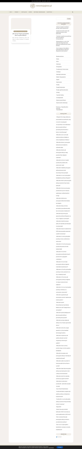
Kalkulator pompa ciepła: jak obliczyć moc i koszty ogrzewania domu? (63, 323)
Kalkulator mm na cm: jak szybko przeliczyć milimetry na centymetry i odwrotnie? (63, 290)
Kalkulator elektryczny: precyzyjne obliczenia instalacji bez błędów (63, 201)
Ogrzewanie (59, 82)
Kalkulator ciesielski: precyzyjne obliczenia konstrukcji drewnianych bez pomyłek (63, 170)
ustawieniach (51, 447)
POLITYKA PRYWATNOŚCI (36, 1)
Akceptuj (59, 447)
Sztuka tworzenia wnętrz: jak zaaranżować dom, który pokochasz (62, 32)
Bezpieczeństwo (60, 56)
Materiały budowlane (61, 74)
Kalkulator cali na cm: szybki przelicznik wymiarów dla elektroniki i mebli (62, 163)
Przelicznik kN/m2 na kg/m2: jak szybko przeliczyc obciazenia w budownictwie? (63, 394)
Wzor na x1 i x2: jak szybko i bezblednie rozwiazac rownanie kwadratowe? (63, 427)
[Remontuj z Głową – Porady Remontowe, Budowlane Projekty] (41, 6)
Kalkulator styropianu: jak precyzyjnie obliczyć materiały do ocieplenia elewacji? (63, 356)
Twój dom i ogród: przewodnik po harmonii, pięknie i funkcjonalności (63, 37)
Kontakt (48, 1)
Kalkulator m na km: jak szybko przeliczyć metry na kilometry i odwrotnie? (63, 239)
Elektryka (58, 64)
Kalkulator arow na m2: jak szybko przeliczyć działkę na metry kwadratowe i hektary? (62, 137)
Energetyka (59, 66)
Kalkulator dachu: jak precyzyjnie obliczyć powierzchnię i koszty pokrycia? (63, 183)
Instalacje (58, 71)
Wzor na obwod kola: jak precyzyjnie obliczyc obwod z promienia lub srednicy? (62, 419)
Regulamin (44, 1)
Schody (58, 92)
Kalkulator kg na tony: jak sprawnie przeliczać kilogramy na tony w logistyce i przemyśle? (63, 216)
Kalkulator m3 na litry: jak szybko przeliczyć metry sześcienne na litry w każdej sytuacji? (63, 272)
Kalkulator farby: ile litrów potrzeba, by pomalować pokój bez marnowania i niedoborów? (63, 208)
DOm (57, 61)
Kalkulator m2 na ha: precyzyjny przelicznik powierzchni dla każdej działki (63, 247)
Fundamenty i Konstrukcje (62, 69)
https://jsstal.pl (59, 109)
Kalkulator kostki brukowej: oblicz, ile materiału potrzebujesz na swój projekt (63, 224)
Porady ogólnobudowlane (20, 31)
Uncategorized (59, 97)
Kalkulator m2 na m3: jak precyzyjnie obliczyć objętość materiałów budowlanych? (62, 264)
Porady (57, 84)
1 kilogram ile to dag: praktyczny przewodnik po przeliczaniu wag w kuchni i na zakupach (63, 119)
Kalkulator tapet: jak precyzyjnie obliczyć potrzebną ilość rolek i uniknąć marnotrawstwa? (63, 371)
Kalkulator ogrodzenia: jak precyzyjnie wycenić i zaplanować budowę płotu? (63, 297)
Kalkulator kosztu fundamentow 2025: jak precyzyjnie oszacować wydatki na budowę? (63, 231)
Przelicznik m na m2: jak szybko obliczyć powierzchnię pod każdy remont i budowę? (63, 402)
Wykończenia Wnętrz (61, 100)
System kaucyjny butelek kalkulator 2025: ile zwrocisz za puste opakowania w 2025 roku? (63, 412)
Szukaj (68, 18)
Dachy (57, 58)
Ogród (57, 79)
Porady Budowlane (60, 87)
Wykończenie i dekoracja (61, 102)
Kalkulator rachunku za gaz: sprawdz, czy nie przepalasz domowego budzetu (62, 330)
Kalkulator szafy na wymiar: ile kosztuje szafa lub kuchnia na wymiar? (63, 363)
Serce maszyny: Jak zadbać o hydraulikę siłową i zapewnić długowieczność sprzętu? (62, 49)
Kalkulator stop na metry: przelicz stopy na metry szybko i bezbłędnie (63, 348)
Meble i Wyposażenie (61, 77)
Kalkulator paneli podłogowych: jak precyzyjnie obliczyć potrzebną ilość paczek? (63, 315)
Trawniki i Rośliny (60, 95)
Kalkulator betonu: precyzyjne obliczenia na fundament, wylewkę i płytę (63, 145)
